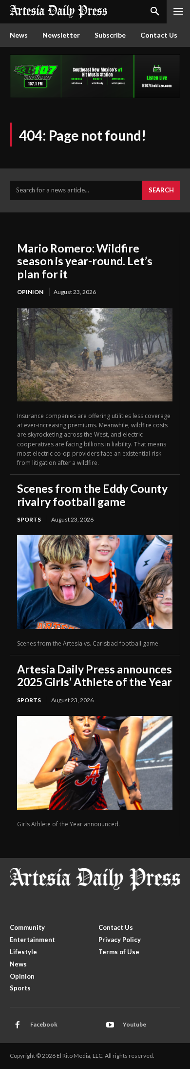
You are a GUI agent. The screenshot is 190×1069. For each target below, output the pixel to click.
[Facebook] (17, 1025)
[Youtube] (110, 1025)
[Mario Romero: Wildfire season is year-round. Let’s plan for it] (94, 354)
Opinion (30, 291)
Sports (29, 519)
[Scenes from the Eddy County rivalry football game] (94, 582)
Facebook (43, 1024)
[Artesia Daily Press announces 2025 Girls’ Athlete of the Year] (94, 762)
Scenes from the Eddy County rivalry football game (92, 495)
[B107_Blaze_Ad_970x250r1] (95, 95)
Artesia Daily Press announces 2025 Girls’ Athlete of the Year (94, 675)
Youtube (134, 1024)
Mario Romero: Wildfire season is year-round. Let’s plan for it (84, 261)
